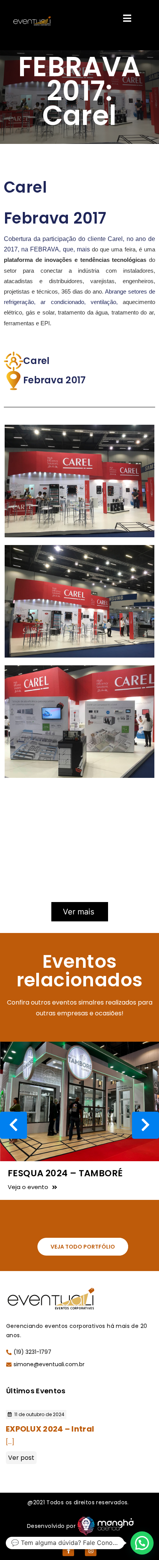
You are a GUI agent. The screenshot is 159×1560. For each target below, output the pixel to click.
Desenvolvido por (51, 1526)
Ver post (21, 1457)
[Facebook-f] (68, 1550)
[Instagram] (90, 1550)
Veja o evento (28, 1187)
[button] (82, 1247)
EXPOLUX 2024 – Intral (50, 1428)
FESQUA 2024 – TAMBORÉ (65, 1173)
